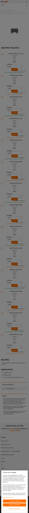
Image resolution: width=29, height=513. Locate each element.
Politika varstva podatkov (8, 497)
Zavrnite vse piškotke (14, 504)
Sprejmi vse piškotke (14, 501)
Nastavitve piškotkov (15, 508)
